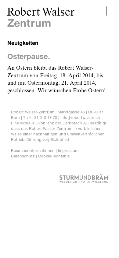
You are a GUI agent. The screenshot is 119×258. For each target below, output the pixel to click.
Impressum (68, 150)
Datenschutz (23, 156)
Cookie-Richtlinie (54, 156)
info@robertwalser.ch (80, 117)
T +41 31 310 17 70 (40, 117)
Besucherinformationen (33, 150)
